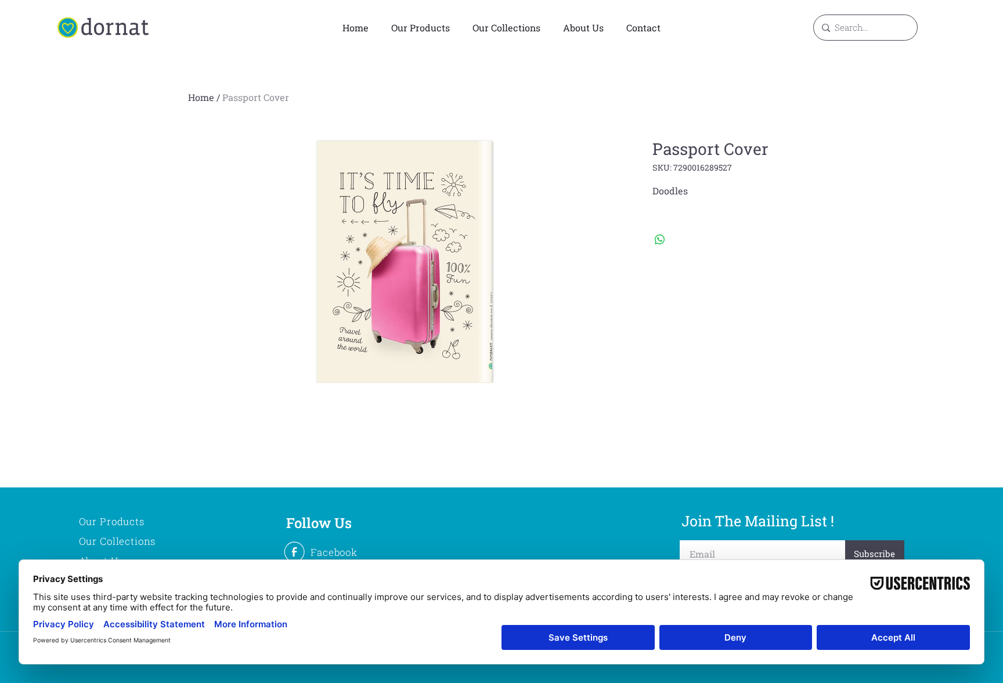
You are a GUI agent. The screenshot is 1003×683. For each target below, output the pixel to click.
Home (201, 97)
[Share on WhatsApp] (660, 240)
